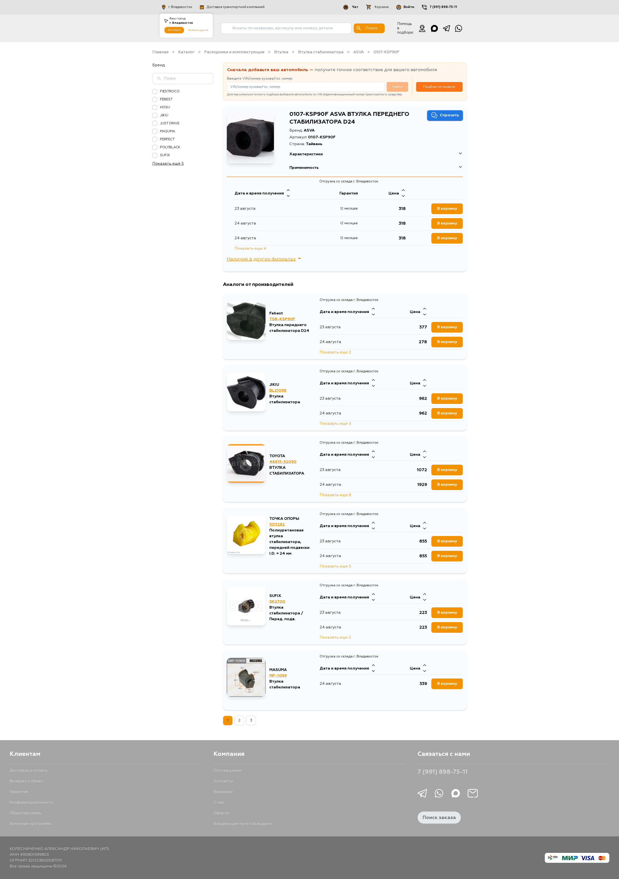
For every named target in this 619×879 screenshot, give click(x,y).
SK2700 (277, 602)
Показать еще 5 (335, 424)
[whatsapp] (458, 28)
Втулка (281, 52)
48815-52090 (282, 462)
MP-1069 (278, 676)
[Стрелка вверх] (288, 191)
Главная (160, 52)
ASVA (358, 52)
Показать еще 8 (335, 495)
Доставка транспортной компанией (236, 7)
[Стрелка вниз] (288, 196)
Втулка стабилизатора (321, 52)
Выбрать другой (198, 30)
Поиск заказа (439, 817)
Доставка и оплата (28, 771)
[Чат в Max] (434, 28)
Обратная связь (25, 813)
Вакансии (223, 792)
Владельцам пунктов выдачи (243, 824)
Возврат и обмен (26, 781)
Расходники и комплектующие (234, 52)
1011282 (277, 525)
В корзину (447, 209)
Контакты (223, 781)
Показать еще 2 (335, 352)
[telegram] (446, 28)
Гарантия (19, 792)
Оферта (221, 813)
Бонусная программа (31, 824)
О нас (219, 803)
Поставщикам (227, 771)
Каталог (186, 52)
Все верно (174, 30)
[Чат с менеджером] (422, 28)
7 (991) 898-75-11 (443, 7)
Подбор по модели (439, 87)
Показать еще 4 (250, 249)
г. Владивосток (180, 7)
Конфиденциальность (31, 803)
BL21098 (278, 391)
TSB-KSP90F (282, 319)
